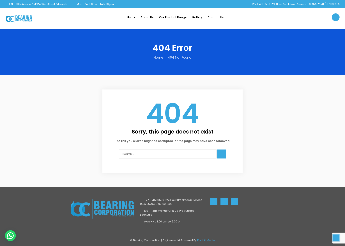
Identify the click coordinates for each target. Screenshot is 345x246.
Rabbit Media (206, 240)
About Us (147, 17)
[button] (10, 235)
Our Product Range (173, 17)
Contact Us (216, 17)
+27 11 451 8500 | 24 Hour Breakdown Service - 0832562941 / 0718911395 (295, 4)
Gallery (197, 17)
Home (131, 17)
